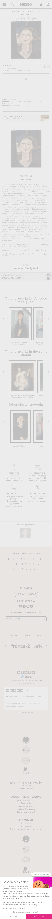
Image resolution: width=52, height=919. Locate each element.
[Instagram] (24, 607)
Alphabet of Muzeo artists (26, 553)
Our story (26, 785)
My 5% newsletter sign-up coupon (26, 829)
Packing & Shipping (26, 809)
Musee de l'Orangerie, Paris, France (32, 250)
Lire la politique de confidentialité (14, 908)
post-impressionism (14, 246)
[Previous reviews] (2, 698)
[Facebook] (20, 607)
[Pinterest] (28, 607)
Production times (26, 806)
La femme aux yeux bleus (20, 343)
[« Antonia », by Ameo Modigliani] (25, 533)
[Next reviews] (50, 698)
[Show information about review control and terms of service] (41, 680)
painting (18, 245)
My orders (26, 823)
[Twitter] (31, 607)
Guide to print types (26, 800)
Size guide (26, 803)
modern (32, 245)
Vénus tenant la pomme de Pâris (22, 396)
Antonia (20, 446)
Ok (43, 619)
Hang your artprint (26, 812)
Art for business (26, 788)
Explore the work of (13, 276)
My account (26, 826)
